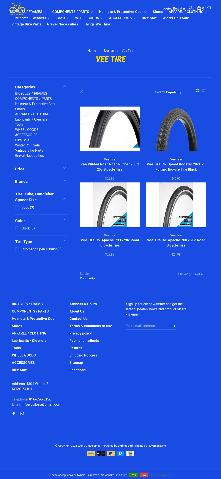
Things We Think (97, 24)
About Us (76, 311)
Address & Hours (83, 304)
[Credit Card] (130, 455)
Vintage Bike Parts (26, 24)
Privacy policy (80, 333)
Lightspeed (125, 445)
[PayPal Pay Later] (111, 455)
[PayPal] (91, 455)
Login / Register (174, 8)
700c (28, 207)
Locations (77, 370)
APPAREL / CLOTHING (32, 114)
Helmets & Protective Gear (121, 12)
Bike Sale (149, 18)
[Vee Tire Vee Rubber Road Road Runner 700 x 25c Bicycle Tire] (110, 130)
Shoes (158, 12)
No (144, 475)
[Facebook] (13, 414)
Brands (109, 50)
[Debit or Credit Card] (101, 455)
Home (92, 50)
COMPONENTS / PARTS (70, 12)
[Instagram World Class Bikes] (22, 414)
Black (28, 228)
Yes (133, 475)
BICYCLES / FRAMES (26, 12)
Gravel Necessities (62, 24)
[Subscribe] (171, 326)
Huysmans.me (157, 445)
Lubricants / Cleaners (28, 18)
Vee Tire (127, 50)
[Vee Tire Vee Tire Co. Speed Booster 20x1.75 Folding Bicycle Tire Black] (176, 130)
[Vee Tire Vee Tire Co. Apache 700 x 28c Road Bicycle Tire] (110, 205)
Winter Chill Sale (176, 18)
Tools (60, 18)
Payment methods (84, 341)
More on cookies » (161, 475)
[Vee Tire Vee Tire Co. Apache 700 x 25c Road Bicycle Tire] (176, 205)
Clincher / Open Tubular (42, 249)
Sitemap (76, 363)
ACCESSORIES (120, 18)
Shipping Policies (83, 355)
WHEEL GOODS (87, 18)
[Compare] (191, 8)
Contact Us (78, 319)
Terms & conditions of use (90, 326)
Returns (75, 348)
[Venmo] (121, 455)
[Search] (209, 8)
